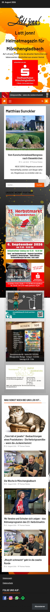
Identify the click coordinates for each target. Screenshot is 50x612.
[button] (10, 101)
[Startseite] (4, 101)
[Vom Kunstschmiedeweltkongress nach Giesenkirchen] (25, 132)
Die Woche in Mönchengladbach (20, 480)
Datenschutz (8, 583)
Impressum (7, 578)
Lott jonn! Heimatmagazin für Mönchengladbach (25, 40)
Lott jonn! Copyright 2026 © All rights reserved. (21, 606)
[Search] (42, 101)
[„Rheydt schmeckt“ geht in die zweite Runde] (25, 543)
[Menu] (10, 101)
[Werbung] (25, 73)
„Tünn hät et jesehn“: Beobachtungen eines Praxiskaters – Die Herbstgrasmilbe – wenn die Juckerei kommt (24, 439)
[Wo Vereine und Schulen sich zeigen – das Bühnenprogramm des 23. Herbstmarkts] (25, 501)
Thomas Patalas (37, 162)
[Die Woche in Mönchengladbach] (25, 464)
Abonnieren (40, 606)
